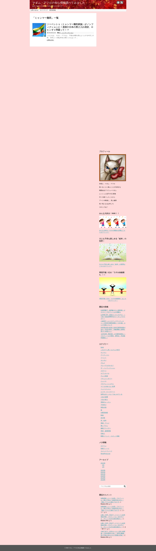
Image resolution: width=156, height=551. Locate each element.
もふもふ (103, 352)
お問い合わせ (34, 10)
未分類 (103, 418)
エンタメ (103, 360)
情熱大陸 (103, 407)
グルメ (103, 363)
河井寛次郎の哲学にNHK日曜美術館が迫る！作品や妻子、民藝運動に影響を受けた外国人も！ (113, 329)
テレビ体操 (104, 376)
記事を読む (50, 40)
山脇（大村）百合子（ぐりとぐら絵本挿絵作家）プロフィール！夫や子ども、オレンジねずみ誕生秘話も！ (113, 516)
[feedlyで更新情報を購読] (118, 2)
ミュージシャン (106, 389)
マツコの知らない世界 (108, 386)
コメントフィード (106, 451)
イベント (103, 357)
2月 (103, 467)
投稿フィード (105, 448)
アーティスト (105, 355)
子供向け (103, 405)
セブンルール (105, 373)
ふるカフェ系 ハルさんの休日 (110, 350)
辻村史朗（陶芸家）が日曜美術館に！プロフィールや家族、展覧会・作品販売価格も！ (113, 336)
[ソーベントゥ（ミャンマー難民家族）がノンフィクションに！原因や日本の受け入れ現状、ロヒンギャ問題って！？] (39, 30)
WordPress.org (105, 453)
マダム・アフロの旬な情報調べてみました (58, 2)
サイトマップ (44, 10)
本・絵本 (103, 420)
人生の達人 (104, 399)
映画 (102, 415)
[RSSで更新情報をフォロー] (121, 2)
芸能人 (103, 433)
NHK (102, 347)
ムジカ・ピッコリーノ (108, 391)
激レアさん (104, 425)
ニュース (103, 381)
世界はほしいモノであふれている (111, 394)
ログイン (103, 446)
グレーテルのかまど (107, 365)
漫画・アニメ (105, 423)
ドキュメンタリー (106, 378)
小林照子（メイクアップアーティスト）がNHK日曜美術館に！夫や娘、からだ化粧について (113, 323)
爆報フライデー (106, 428)
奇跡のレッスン (106, 402)
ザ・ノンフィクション (66, 33)
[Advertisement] (112, 79)
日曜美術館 (104, 412)
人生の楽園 (104, 397)
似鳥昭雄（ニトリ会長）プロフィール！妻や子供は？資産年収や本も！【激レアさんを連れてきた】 (112, 500)
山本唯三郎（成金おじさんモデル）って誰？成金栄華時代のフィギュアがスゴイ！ (113, 316)
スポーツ (103, 371)
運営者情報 (52, 10)
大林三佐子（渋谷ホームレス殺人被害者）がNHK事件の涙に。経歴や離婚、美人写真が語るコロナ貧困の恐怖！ (113, 533)
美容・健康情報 (106, 431)
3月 (103, 465)
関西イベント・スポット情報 (110, 436)
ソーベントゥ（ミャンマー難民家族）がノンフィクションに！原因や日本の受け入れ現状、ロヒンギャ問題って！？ (70, 27)
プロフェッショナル (107, 384)
